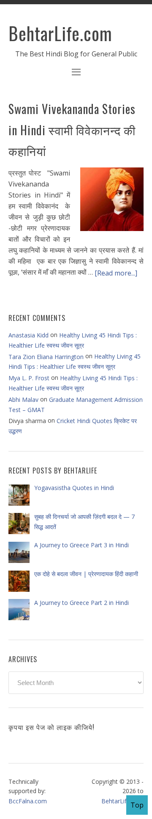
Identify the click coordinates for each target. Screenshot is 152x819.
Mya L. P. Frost (28, 378)
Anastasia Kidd (28, 335)
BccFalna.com (27, 801)
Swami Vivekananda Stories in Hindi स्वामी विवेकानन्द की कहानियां (72, 129)
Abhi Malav (23, 400)
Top (137, 805)
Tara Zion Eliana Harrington (46, 357)
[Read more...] (116, 273)
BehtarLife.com (60, 33)
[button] (76, 73)
